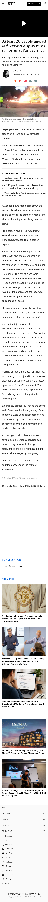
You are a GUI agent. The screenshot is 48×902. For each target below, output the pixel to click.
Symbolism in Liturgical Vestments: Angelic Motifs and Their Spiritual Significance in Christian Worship (22, 618)
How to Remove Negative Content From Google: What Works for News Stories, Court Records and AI (23, 704)
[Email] (30, 81)
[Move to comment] (35, 81)
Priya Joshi (19, 71)
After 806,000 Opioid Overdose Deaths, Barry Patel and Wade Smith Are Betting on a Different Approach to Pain (23, 661)
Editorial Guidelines (35, 486)
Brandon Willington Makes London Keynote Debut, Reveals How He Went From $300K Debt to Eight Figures (24, 793)
